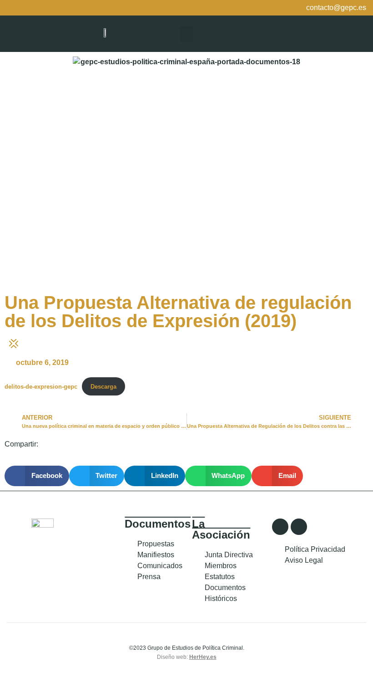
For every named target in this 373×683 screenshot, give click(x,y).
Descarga (103, 386)
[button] (186, 33)
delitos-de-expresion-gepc (41, 386)
